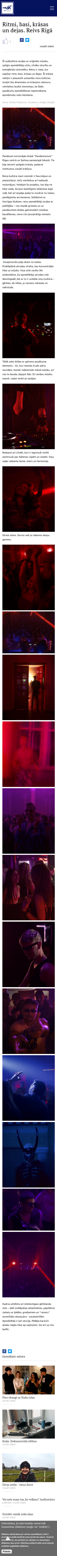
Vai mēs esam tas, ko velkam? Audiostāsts (28, 1499)
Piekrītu (6, 1551)
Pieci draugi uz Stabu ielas (18, 1397)
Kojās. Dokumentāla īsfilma (19, 1441)
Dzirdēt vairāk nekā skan (17, 1514)
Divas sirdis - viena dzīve (17, 1484)
